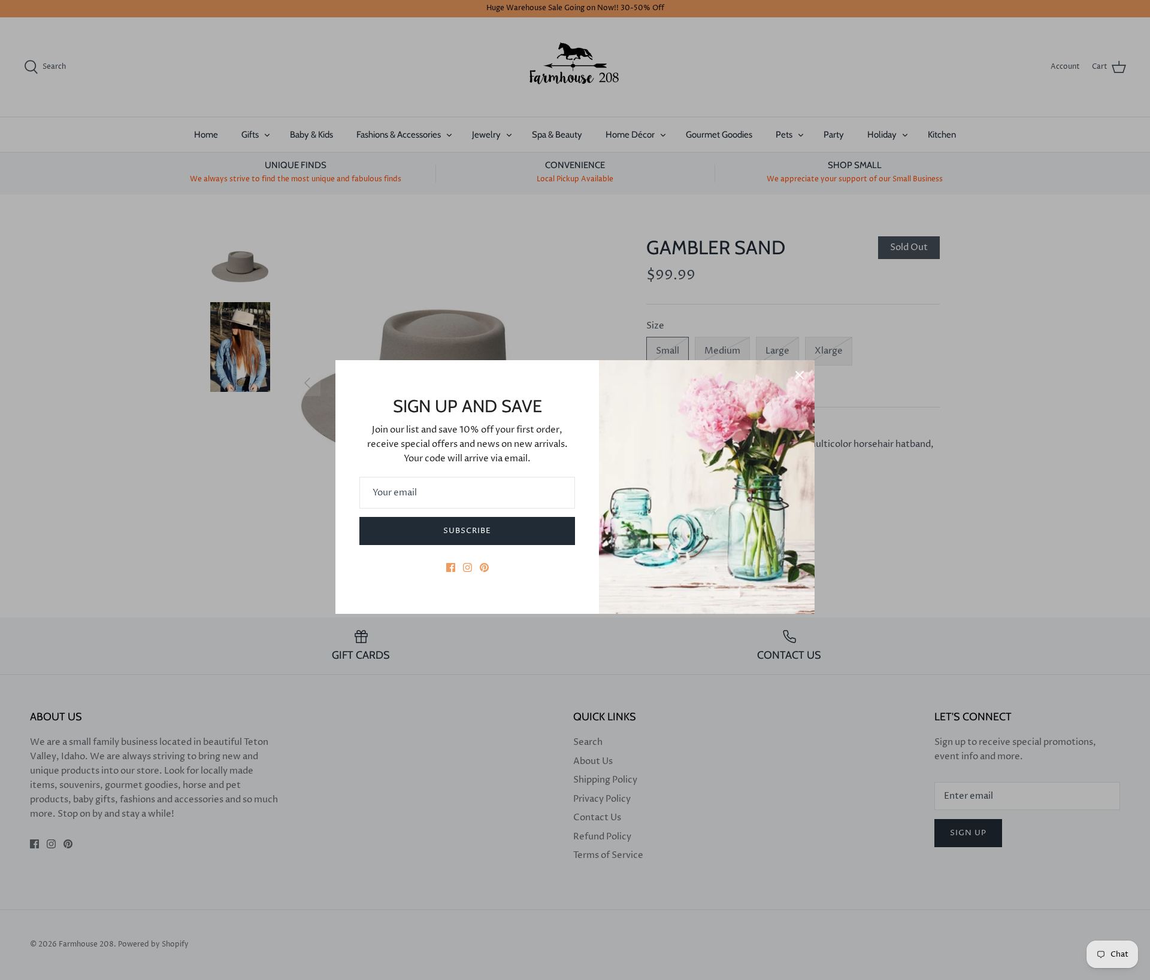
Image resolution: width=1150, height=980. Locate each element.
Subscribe (467, 530)
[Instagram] (467, 567)
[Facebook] (450, 567)
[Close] (799, 375)
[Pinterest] (484, 567)
